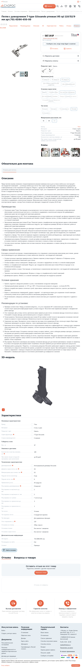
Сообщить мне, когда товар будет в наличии (61, 44)
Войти (3, 630)
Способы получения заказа (49, 641)
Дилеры (23, 638)
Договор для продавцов (9, 656)
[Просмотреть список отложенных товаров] (66, 6)
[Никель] (44, 71)
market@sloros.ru (65, 645)
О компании (24, 632)
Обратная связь (26, 635)
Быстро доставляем (13, 608)
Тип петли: (44, 106)
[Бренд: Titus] (75, 35)
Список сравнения (46, 638)
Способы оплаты (46, 644)
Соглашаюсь (76, 665)
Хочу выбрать (5, 665)
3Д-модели (24, 644)
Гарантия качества (40, 608)
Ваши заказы (44, 632)
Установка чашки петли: (48, 89)
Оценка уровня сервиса (48, 650)
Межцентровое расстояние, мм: (51, 117)
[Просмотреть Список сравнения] (61, 6)
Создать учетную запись (9, 633)
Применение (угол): (47, 76)
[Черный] (51, 71)
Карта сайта (24, 641)
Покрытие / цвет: (46, 66)
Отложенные (44, 635)
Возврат (43, 647)
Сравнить (69, 48)
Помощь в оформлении (67, 608)
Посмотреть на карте (66, 648)
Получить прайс (45, 653)
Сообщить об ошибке (47, 655)
